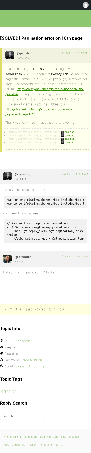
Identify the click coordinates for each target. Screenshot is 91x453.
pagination (8, 391)
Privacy (32, 444)
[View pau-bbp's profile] (9, 55)
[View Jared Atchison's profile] (7, 259)
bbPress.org (7, 18)
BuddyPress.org (49, 436)
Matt (63, 436)
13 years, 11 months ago (74, 52)
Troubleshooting (21, 341)
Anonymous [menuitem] (85, 5)
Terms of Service (48, 444)
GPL (6, 444)
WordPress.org (12, 436)
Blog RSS (74, 436)
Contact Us (18, 444)
